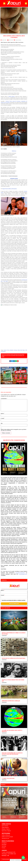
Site (1, 423)
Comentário (4, 398)
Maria (19, 350)
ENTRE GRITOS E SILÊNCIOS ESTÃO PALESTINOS (13, 658)
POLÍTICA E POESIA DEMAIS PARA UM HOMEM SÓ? (13, 680)
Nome (2, 413)
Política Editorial (6, 835)
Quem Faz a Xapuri (6, 830)
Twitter (3, 847)
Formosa (15, 350)
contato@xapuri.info (23, 574)
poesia (4, 351)
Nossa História (5, 827)
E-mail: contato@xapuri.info (8, 852)
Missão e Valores (6, 829)
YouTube (4, 846)
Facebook (4, 844)
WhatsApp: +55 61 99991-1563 (9, 853)
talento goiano (12, 96)
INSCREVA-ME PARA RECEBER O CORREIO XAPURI (13, 600)
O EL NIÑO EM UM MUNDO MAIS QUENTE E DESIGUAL (12, 730)
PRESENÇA (14, 151)
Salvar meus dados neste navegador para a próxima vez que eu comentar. (13, 430)
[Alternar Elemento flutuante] (23, 857)
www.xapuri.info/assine (20, 572)
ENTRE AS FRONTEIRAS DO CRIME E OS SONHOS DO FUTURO (13, 633)
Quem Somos (5, 825)
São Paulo (23, 350)
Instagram (4, 842)
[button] (4, 3)
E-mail (2, 418)
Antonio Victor (6, 350)
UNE (26, 350)
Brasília (11, 350)
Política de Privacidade (7, 836)
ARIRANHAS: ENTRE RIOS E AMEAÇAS (11, 701)
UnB (2, 351)
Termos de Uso (5, 838)
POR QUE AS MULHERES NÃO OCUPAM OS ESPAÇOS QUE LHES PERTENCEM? (12, 753)
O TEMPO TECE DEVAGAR (8, 778)
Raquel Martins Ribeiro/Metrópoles (9, 188)
